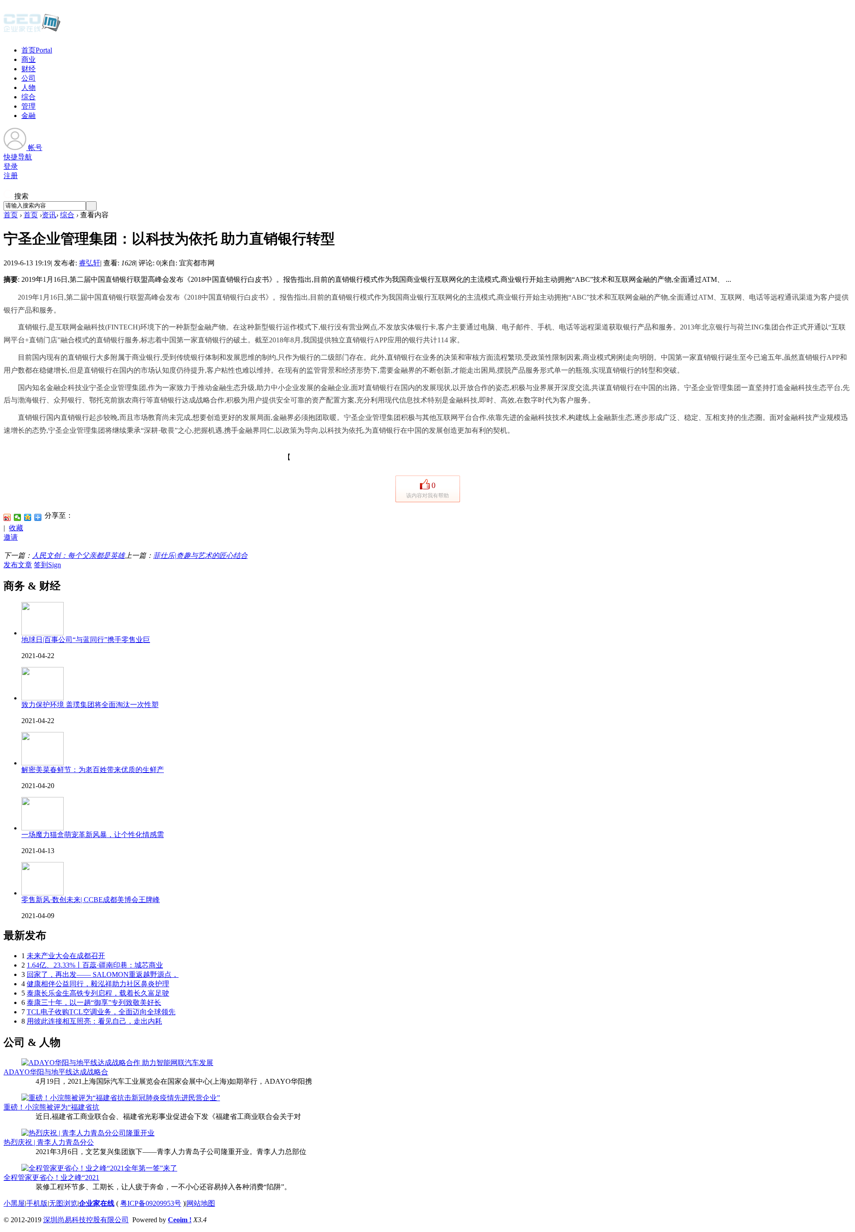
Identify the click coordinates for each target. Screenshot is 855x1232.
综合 (28, 97)
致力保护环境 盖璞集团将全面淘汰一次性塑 (90, 704)
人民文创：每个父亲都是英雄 (78, 555)
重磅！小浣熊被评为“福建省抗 (51, 1107)
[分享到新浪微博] (7, 517)
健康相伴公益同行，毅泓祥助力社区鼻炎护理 (98, 984)
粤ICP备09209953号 (150, 1203)
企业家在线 (96, 1203)
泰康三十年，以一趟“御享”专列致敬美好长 (94, 1002)
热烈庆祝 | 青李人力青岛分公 (49, 1142)
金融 (28, 115)
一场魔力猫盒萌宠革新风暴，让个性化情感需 (92, 834)
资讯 (49, 215)
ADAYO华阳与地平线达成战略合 (56, 1072)
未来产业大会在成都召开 (66, 956)
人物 (28, 87)
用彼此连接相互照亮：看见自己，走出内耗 (94, 1021)
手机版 (37, 1203)
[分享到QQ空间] (28, 517)
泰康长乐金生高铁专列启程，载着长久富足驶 (98, 993)
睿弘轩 (89, 263)
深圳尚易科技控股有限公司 (86, 1220)
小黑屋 (14, 1203)
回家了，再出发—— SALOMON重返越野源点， (103, 974)
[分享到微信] (17, 517)
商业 (28, 59)
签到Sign (47, 565)
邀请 (11, 537)
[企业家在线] (32, 31)
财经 (28, 69)
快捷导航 (18, 157)
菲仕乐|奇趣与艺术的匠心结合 (200, 555)
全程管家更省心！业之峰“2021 (51, 1177)
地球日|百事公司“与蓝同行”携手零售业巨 (85, 639)
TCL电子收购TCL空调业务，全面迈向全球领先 (101, 1012)
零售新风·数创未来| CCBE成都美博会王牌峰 (90, 899)
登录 (11, 166)
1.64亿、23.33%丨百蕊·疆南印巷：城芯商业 (95, 965)
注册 (11, 175)
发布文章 (18, 565)
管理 (28, 106)
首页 (36, 50)
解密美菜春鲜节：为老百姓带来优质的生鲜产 (92, 769)
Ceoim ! (179, 1220)
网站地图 (201, 1203)
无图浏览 (63, 1203)
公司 (28, 78)
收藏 (16, 528)
